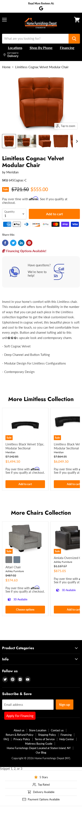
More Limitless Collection (41, 399)
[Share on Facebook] (5, 243)
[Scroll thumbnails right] (76, 141)
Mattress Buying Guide (38, 743)
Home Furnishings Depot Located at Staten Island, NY (39, 748)
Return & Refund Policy (19, 734)
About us (19, 730)
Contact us (57, 730)
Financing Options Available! (25, 251)
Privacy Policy (21, 739)
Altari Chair (13, 567)
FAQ (6, 739)
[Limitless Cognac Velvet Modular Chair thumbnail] (9, 141)
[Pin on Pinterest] (29, 243)
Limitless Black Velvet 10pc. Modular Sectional (24, 446)
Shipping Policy (47, 734)
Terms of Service (45, 739)
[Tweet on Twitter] (13, 243)
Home (6, 67)
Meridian (12, 172)
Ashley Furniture (14, 571)
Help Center (66, 739)
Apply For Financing (19, 716)
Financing (66, 734)
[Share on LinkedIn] (21, 243)
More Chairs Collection (41, 513)
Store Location (37, 730)
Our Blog (41, 752)
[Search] (74, 39)
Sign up (64, 704)
